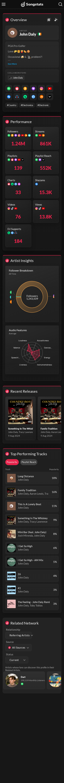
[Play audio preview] (11, 478)
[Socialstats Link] (49, 19)
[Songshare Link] (56, 19)
